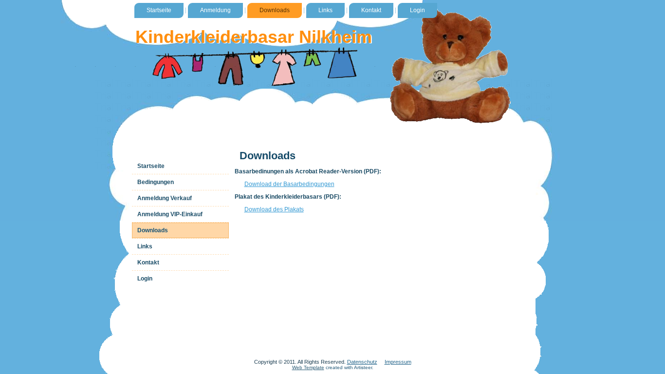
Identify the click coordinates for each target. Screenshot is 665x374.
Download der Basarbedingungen (289, 184)
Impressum (398, 362)
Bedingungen (155, 182)
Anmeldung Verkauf (164, 198)
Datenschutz (362, 362)
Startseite (159, 10)
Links (325, 10)
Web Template (308, 367)
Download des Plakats (274, 209)
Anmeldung (215, 10)
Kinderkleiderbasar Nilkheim (253, 37)
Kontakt (371, 10)
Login (417, 10)
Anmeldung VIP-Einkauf (170, 214)
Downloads (274, 10)
